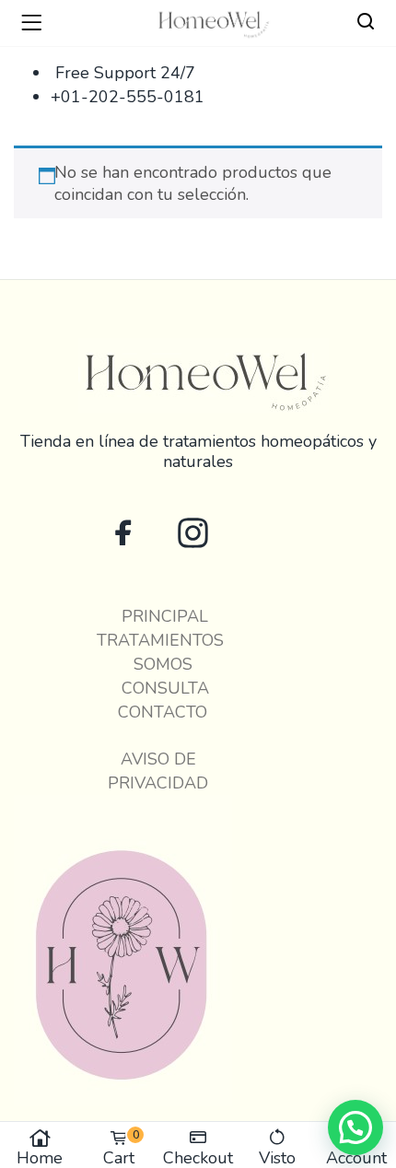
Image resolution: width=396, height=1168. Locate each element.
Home (40, 1156)
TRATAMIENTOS (158, 640)
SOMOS (158, 664)
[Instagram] (193, 533)
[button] (355, 1127)
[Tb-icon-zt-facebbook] (124, 533)
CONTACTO (158, 712)
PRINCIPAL (158, 616)
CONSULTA (158, 688)
